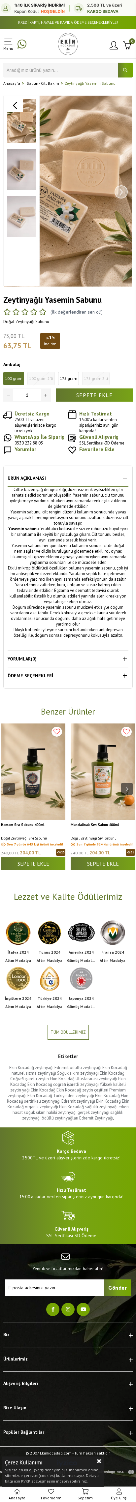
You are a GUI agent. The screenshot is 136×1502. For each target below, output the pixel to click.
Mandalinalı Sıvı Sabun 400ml (25, 825)
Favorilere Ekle (56, 732)
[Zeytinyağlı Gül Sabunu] (103, 771)
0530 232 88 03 (39, 440)
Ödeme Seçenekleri (30, 676)
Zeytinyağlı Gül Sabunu (90, 825)
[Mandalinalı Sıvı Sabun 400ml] (33, 771)
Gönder (117, 1287)
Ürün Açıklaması (27, 478)
